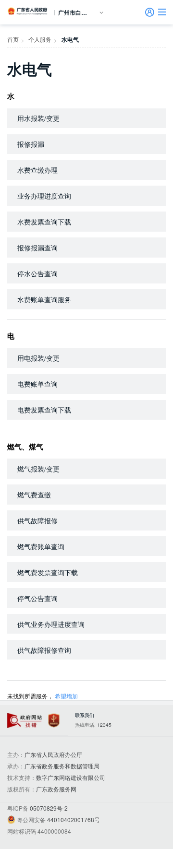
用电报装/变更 (38, 358)
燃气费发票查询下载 (47, 572)
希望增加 (66, 696)
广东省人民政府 (28, 11)
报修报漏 (30, 144)
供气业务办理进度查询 (51, 624)
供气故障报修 (37, 520)
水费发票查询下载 (44, 221)
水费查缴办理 (37, 170)
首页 (13, 39)
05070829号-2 (49, 808)
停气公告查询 (37, 598)
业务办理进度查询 (44, 195)
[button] (162, 12)
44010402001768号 (73, 819)
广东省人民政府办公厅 (53, 754)
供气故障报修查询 (44, 650)
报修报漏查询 (37, 247)
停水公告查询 (37, 273)
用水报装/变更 (38, 118)
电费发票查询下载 (44, 409)
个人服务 (39, 39)
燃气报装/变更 (38, 468)
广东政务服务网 (56, 789)
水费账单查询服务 (44, 299)
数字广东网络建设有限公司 (70, 777)
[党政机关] (54, 721)
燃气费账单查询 (40, 546)
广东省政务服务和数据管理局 (62, 766)
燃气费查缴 (34, 494)
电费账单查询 (37, 384)
